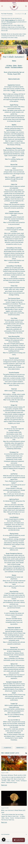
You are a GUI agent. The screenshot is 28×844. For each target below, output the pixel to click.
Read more (4, 785)
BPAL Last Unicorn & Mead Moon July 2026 (13, 811)
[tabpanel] (14, 27)
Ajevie (4, 841)
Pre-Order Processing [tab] (6, 13)
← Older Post (7, 747)
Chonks (7, 67)
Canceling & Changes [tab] (20, 13)
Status (14, 60)
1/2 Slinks (9, 65)
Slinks (15, 65)
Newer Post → (20, 747)
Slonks (20, 65)
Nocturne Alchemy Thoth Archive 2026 (13, 775)
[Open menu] (3, 6)
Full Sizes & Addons (16, 67)
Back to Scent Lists (14, 79)
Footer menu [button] (5, 834)
